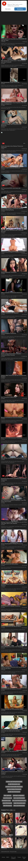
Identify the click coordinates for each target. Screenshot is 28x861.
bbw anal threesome (19, 805)
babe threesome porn (19, 803)
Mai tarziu (7, 9)
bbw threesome (8, 805)
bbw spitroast (7, 795)
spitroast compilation (18, 795)
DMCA (7, 857)
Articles (3, 857)
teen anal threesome (19, 798)
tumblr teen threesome (14, 791)
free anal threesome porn (19, 800)
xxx (14, 810)
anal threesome (7, 798)
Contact (19, 857)
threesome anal (6, 800)
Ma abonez (20, 9)
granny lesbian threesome (14, 789)
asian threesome (7, 803)
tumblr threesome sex (14, 784)
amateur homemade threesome (14, 786)
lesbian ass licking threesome (14, 781)
